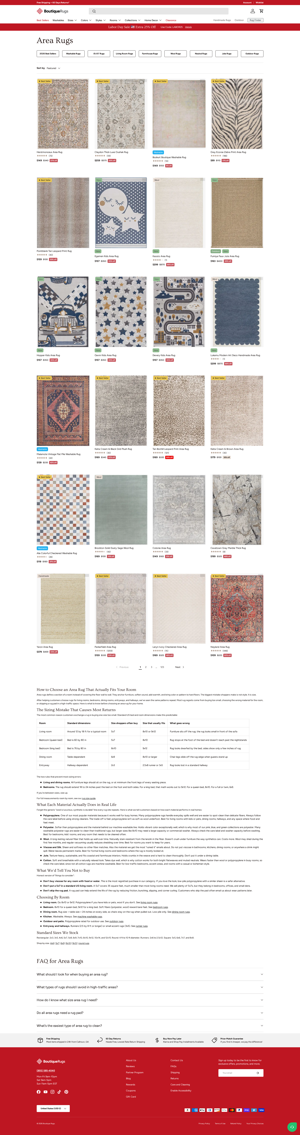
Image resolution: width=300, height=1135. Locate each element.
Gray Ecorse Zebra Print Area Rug (228, 152)
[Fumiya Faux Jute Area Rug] (237, 212)
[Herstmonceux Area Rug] (63, 114)
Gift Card (131, 1096)
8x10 (68, 943)
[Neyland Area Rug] (237, 608)
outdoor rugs (116, 921)
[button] (261, 11)
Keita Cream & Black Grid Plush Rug (113, 449)
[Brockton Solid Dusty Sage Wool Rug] (121, 510)
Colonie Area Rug (162, 548)
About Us (131, 1060)
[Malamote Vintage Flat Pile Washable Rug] (63, 410)
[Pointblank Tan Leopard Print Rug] (63, 212)
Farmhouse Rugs (150, 53)
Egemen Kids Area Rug (107, 256)
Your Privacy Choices (254, 1123)
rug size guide (89, 798)
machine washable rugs (89, 916)
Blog (128, 1078)
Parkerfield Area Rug (105, 647)
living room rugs (149, 902)
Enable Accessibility (181, 1090)
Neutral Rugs (201, 53)
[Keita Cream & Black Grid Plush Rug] (121, 410)
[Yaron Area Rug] (63, 608)
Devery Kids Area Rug (164, 355)
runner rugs (142, 926)
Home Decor (151, 20)
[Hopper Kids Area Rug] (63, 312)
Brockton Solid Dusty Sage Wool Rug (114, 548)
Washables (58, 20)
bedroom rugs (160, 907)
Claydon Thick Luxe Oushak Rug (111, 152)
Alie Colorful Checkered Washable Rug (57, 553)
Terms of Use (220, 1123)
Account (247, 2)
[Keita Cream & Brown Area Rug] (237, 410)
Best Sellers (43, 20)
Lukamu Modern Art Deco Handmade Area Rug (235, 355)
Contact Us (177, 1060)
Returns (175, 1078)
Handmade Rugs (222, 20)
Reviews (130, 1066)
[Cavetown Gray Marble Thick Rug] (237, 510)
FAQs (173, 1066)
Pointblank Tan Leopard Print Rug (54, 251)
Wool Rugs (176, 53)
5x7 (57, 943)
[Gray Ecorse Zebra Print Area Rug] (237, 114)
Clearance (171, 20)
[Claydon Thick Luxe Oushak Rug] (121, 114)
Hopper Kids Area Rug (48, 355)
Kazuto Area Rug (161, 256)
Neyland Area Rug (220, 647)
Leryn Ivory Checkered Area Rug (170, 647)
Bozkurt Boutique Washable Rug (169, 157)
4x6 (52, 943)
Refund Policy (235, 1123)
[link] (122, 667)
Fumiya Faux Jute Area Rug (225, 256)
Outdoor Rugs (252, 53)
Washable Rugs (73, 53)
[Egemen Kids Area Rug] (121, 212)
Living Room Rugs (124, 53)
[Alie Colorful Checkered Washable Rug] (63, 510)
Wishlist (259, 2)
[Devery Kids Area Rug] (179, 312)
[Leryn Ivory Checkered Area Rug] (179, 608)
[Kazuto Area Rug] (179, 212)
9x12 (74, 943)
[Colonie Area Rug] (179, 510)
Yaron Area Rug (45, 647)
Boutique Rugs (49, 1123)
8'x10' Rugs (99, 53)
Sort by (41, 68)
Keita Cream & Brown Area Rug (227, 449)
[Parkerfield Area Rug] (121, 608)
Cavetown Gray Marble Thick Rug (228, 548)
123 (162, 667)
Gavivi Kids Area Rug (105, 355)
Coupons (131, 1090)
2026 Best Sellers (48, 53)
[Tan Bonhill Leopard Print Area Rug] (179, 410)
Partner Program (134, 1072)
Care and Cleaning (180, 1084)
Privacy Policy (204, 1123)
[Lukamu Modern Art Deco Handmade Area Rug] (237, 312)
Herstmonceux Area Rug (49, 152)
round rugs (84, 943)
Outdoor (239, 20)
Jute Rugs (226, 53)
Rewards (130, 1084)
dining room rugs (181, 911)
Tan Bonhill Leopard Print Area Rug (171, 449)
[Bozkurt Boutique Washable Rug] (179, 114)
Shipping (175, 1072)
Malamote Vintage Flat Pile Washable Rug (58, 454)
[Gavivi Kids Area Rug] (121, 312)
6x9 (62, 943)
